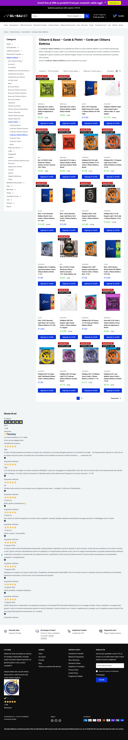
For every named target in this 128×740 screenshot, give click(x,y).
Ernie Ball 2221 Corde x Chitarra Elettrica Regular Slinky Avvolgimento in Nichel (46, 110)
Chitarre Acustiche (14, 106)
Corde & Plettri (13, 122)
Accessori (11, 64)
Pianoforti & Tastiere (40, 25)
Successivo (115, 398)
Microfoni (84, 25)
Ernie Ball (41, 104)
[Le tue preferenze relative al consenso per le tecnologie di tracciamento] (2, 555)
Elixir (84, 104)
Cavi (109, 25)
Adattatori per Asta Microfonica (18, 71)
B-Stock (115, 25)
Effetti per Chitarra (14, 148)
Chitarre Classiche (14, 112)
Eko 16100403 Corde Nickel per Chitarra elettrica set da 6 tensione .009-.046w (46, 163)
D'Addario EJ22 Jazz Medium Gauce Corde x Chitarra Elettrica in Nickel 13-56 (112, 377)
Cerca (40, 654)
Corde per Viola (15, 138)
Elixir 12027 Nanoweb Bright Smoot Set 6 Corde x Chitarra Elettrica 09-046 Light (91, 110)
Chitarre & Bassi (53, 25)
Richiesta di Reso (74, 663)
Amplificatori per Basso (16, 74)
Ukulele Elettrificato (14, 176)
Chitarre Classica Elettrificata (18, 109)
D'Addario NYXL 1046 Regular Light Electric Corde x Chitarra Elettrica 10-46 (90, 217)
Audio (6, 25)
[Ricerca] (86, 16)
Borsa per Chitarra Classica (17, 93)
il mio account (98, 17)
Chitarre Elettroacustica (16, 115)
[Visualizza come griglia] (117, 71)
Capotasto (11, 103)
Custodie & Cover (101, 25)
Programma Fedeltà (75, 676)
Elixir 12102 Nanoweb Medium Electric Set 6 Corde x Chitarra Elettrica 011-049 (46, 217)
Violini (10, 179)
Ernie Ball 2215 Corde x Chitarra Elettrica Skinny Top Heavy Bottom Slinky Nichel (68, 163)
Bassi (10, 83)
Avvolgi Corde (12, 80)
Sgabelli (10, 157)
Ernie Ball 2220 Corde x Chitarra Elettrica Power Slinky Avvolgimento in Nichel (112, 324)
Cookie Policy (73, 673)
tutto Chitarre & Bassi (15, 61)
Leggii (10, 151)
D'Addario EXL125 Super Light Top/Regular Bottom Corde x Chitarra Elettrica (46, 376)
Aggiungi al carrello (47, 123)
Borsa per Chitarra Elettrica (17, 96)
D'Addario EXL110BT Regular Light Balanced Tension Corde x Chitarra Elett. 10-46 (90, 270)
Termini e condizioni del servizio (49, 667)
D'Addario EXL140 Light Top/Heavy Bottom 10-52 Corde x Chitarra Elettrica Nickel (90, 163)
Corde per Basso (15, 125)
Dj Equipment (13, 25)
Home (6, 32)
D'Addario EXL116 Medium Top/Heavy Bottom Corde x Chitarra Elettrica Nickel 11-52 (47, 270)
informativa (101, 675)
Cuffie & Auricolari (26, 25)
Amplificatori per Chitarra (16, 77)
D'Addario (107, 104)
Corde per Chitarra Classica (19, 132)
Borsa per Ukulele (14, 99)
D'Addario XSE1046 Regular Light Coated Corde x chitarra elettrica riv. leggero (68, 324)
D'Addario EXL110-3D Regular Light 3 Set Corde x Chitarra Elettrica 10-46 (112, 216)
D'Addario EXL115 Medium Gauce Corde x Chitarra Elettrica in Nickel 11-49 (91, 376)
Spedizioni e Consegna (76, 667)
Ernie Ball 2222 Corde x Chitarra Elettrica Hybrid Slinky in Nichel (68, 109)
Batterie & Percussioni (68, 25)
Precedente (8, 443)
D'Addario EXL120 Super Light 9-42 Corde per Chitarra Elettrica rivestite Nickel (68, 377)
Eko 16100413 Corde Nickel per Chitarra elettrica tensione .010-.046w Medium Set (68, 270)
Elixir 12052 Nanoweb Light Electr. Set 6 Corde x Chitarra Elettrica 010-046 (47, 323)
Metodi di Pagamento (76, 657)
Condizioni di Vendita (76, 654)
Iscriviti (101, 680)
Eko (39, 157)
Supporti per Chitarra (15, 167)
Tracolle (11, 170)
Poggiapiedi (12, 154)
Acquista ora (100, 3)
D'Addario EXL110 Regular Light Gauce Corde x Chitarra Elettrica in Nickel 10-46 (112, 163)
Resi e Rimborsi (73, 660)
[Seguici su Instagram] (59, 720)
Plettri (12, 144)
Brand (121, 25)
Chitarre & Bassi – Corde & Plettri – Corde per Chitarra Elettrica (29, 32)
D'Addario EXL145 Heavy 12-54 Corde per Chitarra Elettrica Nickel (90, 323)
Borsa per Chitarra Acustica (17, 90)
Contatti (41, 660)
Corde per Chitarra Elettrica (19, 135)
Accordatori (12, 67)
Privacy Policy (73, 670)
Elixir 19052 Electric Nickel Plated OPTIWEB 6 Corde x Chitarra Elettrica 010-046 (112, 270)
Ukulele (10, 173)
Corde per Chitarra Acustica (19, 128)
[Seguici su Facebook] (52, 720)
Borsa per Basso (13, 87)
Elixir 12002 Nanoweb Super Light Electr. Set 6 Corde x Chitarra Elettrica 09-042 (68, 217)
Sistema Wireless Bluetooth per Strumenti (18, 162)
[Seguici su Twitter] (56, 720)
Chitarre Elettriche (14, 119)
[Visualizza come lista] (120, 71)
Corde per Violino (15, 141)
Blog (40, 663)
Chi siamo (42, 657)
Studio (91, 25)
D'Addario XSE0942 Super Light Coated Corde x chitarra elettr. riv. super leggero (112, 110)
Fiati (78, 25)
